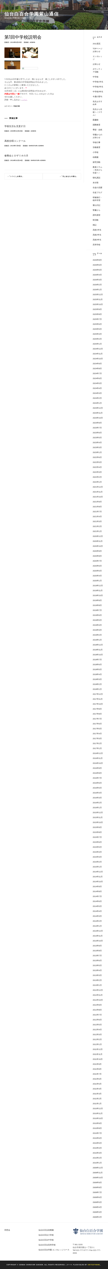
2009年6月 (97, 1197)
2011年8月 (97, 1069)
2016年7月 (97, 778)
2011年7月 (97, 1074)
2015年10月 (98, 822)
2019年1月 (97, 640)
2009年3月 (97, 1212)
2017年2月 (97, 743)
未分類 (95, 183)
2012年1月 (97, 1044)
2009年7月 (97, 1192)
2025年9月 (97, 309)
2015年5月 (97, 847)
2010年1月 (97, 1163)
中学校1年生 (98, 82)
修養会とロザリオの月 (16, 155)
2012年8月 (97, 1010)
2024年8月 (97, 368)
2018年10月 (98, 655)
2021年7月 (97, 512)
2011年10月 (98, 1059)
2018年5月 (97, 669)
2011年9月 (97, 1064)
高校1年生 (97, 230)
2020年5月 (97, 571)
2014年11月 (98, 877)
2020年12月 (98, 536)
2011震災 (97, 44)
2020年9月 (97, 551)
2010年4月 (97, 1148)
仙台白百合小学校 (46, 1235)
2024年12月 (98, 349)
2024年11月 (98, 354)
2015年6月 (97, 842)
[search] (103, 12)
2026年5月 (97, 270)
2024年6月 (97, 378)
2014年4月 (97, 911)
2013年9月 (97, 946)
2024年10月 (98, 359)
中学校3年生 (98, 92)
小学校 (95, 152)
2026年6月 (97, 265)
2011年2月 (97, 1099)
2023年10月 (98, 418)
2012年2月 (97, 1039)
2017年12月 (98, 694)
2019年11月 (98, 590)
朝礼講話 (96, 178)
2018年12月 (98, 645)
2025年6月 (97, 324)
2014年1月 (97, 926)
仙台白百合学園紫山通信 (31, 13)
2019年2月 (97, 635)
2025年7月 (97, 319)
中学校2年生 (98, 87)
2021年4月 (97, 516)
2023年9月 (97, 423)
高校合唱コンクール (15, 141)
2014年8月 (97, 891)
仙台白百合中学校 (46, 1240)
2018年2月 (97, 684)
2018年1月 (97, 689)
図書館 (95, 120)
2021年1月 (97, 531)
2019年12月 (98, 586)
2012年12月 (98, 990)
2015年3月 (97, 857)
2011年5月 (97, 1084)
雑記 (95, 225)
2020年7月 (97, 561)
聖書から (96, 210)
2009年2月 (97, 1217)
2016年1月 (97, 808)
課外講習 (96, 215)
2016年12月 (98, 753)
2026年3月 (97, 280)
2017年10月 (98, 704)
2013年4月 (97, 970)
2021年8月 (97, 507)
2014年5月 (97, 906)
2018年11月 (98, 650)
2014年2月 (97, 921)
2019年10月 (98, 595)
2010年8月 (97, 1128)
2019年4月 (97, 625)
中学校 (95, 77)
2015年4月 (97, 852)
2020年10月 (98, 546)
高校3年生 (97, 240)
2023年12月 (98, 408)
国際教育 (96, 125)
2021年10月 (98, 497)
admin (32, 42)
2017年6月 (97, 724)
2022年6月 (97, 457)
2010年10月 (98, 1118)
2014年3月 (97, 916)
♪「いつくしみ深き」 (16, 176)
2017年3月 (97, 738)
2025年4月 (97, 334)
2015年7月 (97, 837)
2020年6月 (97, 566)
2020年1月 (97, 581)
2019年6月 (97, 615)
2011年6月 (97, 1079)
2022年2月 (97, 477)
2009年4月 (97, 1207)
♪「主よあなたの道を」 (69, 176)
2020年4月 (97, 576)
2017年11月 (98, 699)
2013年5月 (97, 965)
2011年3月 (97, 1094)
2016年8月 (97, 773)
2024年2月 (97, 398)
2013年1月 (97, 985)
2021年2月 (97, 526)
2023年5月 (97, 438)
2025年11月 (98, 299)
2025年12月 (98, 294)
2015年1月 (97, 867)
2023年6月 (97, 433)
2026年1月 (97, 290)
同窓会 (7, 1230)
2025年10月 (98, 304)
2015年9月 (97, 827)
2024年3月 (97, 393)
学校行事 (17, 106)
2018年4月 (97, 674)
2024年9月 (97, 364)
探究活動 (96, 162)
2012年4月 (97, 1030)
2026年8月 (97, 260)
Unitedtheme (94, 1265)
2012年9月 (97, 1005)
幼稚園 (95, 157)
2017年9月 (97, 709)
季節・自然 (97, 130)
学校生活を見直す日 (15, 126)
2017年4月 (97, 734)
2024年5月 (97, 383)
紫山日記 (96, 205)
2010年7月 (97, 1133)
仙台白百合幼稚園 (46, 1230)
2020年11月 (98, 541)
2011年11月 (97, 1054)
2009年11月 (98, 1173)
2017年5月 (97, 729)
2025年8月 (97, 314)
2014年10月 (98, 882)
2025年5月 (97, 329)
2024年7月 (97, 373)
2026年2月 (97, 285)
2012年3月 (97, 1034)
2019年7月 (97, 610)
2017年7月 (97, 719)
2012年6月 (97, 1020)
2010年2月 (97, 1158)
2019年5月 (97, 620)
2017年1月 (97, 748)
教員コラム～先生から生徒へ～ (97, 170)
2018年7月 (97, 660)
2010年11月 (98, 1113)
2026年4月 (97, 275)
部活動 (95, 220)
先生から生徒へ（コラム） (97, 112)
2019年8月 (97, 605)
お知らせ (96, 64)
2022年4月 (97, 467)
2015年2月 (97, 862)
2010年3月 (97, 1153)
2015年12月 (98, 812)
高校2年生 (97, 235)
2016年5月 (97, 788)
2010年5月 (97, 1143)
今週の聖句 (97, 97)
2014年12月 (98, 872)
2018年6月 (97, 664)
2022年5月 (97, 462)
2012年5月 (97, 1025)
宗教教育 (96, 147)
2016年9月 (97, 768)
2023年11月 (98, 413)
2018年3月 (97, 679)
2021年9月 (97, 502)
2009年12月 (98, 1168)
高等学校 (96, 245)
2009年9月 (97, 1182)
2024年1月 (97, 403)
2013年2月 (97, 980)
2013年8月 (97, 951)
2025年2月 (97, 339)
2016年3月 (97, 798)
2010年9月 (97, 1123)
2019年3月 (97, 630)
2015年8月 (97, 832)
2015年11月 (98, 817)
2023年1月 (97, 452)
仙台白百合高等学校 (47, 1245)
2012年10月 (98, 1000)
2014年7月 (97, 896)
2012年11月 (98, 995)
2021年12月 (98, 487)
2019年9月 (97, 600)
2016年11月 (98, 758)
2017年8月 (97, 714)
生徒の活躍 (97, 188)
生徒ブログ (97, 192)
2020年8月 (97, 556)
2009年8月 (97, 1187)
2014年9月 (97, 886)
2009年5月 (97, 1202)
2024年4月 (97, 388)
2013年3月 (97, 975)
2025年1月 (97, 344)
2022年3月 (97, 472)
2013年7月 (97, 956)
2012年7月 (97, 1015)
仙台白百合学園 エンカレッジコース (53, 1250)
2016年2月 (97, 803)
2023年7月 (97, 428)
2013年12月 (98, 931)
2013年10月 (98, 941)
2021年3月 (97, 521)
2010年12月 (98, 1108)
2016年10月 (98, 763)
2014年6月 (97, 901)
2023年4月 (97, 442)
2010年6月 (97, 1138)
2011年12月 (98, 1049)
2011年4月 (97, 1089)
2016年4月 (97, 793)
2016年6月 (97, 783)
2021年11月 (98, 492)
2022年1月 (97, 482)
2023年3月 (97, 447)
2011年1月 (97, 1104)
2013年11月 (98, 936)
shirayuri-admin (36, 146)
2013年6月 (97, 960)
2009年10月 (98, 1178)
